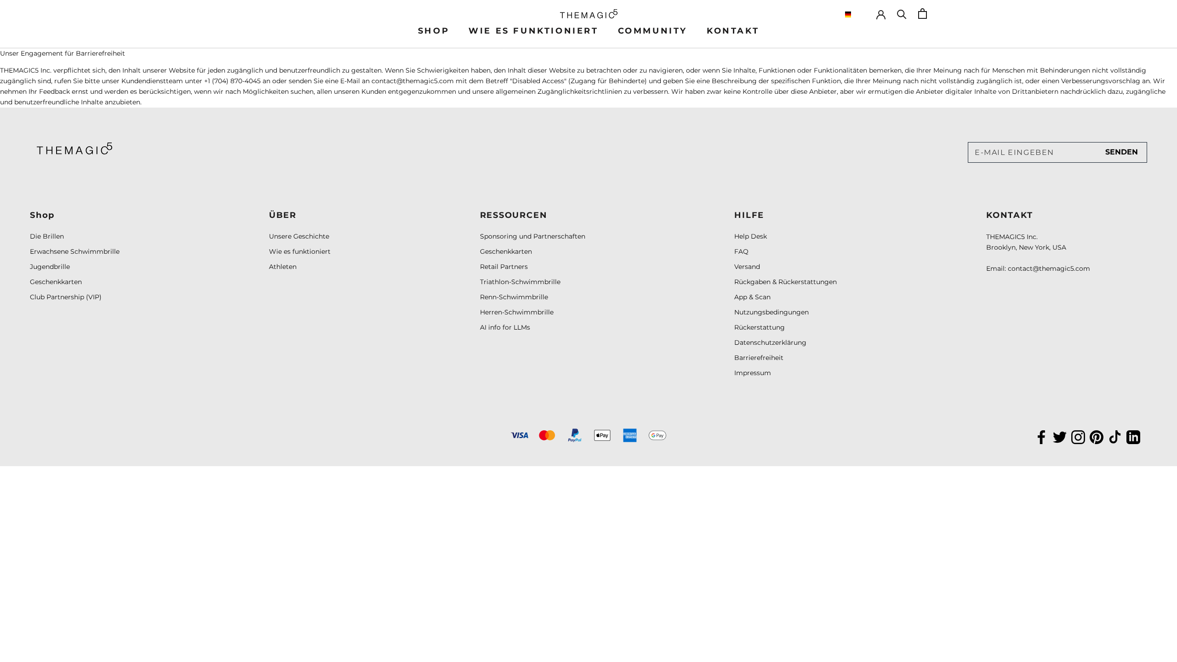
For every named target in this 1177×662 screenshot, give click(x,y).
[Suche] (902, 13)
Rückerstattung (759, 327)
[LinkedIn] (1133, 436)
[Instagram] (1078, 436)
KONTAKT (733, 31)
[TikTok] (1115, 436)
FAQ (741, 251)
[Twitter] (1060, 436)
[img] (74, 148)
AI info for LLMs (505, 327)
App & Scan (752, 297)
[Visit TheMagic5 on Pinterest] (1096, 436)
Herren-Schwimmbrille (517, 312)
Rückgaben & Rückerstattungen (785, 282)
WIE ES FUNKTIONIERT (533, 31)
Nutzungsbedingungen (771, 312)
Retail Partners (504, 267)
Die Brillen (47, 236)
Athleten (283, 267)
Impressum (752, 373)
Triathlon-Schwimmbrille (520, 282)
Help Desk (750, 236)
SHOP (433, 31)
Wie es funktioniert (300, 251)
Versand (747, 267)
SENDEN (1121, 152)
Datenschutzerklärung (770, 342)
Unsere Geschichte (299, 236)
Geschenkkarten (56, 282)
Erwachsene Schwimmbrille (75, 251)
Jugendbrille (50, 267)
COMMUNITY (652, 31)
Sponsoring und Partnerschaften (532, 236)
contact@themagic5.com (1049, 268)
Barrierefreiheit (758, 358)
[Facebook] (1041, 436)
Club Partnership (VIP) (66, 297)
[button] (855, 14)
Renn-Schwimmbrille (514, 297)
